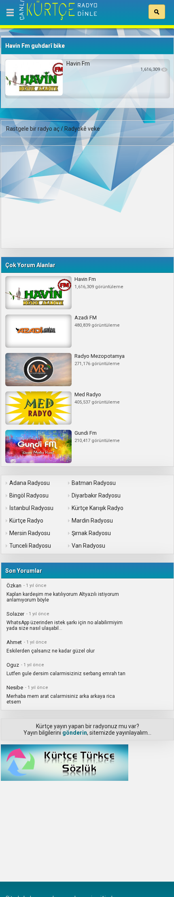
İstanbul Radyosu (31, 508)
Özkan (13, 585)
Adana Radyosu (29, 483)
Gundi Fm (85, 433)
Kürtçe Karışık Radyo (97, 508)
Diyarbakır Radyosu (96, 495)
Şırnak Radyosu (91, 533)
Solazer (15, 614)
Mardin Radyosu (92, 520)
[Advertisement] (62, 196)
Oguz (12, 665)
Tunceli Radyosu (30, 545)
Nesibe (14, 687)
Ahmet (14, 642)
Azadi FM (85, 318)
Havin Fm (78, 63)
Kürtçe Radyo (26, 520)
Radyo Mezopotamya (99, 356)
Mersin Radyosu (29, 533)
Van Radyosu (88, 545)
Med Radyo (87, 394)
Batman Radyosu (94, 483)
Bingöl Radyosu (29, 495)
